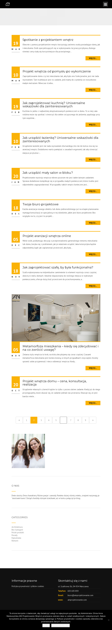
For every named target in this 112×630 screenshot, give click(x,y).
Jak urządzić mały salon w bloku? (48, 173)
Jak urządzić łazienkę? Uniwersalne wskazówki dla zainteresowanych (60, 139)
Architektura (17, 527)
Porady (14, 535)
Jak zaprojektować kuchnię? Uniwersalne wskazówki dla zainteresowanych (54, 104)
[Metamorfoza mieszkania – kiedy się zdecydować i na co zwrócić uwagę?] (56, 317)
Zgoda (46, 625)
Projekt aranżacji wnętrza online (47, 236)
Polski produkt (18, 532)
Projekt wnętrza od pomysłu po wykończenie (57, 71)
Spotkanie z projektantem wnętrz (48, 40)
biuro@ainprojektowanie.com (80, 595)
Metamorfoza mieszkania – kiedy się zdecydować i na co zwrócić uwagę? (60, 347)
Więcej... (93, 58)
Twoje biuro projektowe (41, 204)
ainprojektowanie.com (77, 600)
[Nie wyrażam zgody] (108, 620)
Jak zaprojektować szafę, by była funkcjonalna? (58, 267)
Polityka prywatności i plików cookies (28, 586)
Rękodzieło (16, 538)
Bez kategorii (17, 529)
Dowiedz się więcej (60, 625)
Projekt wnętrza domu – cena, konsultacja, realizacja (55, 382)
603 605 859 (73, 591)
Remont (15, 540)
